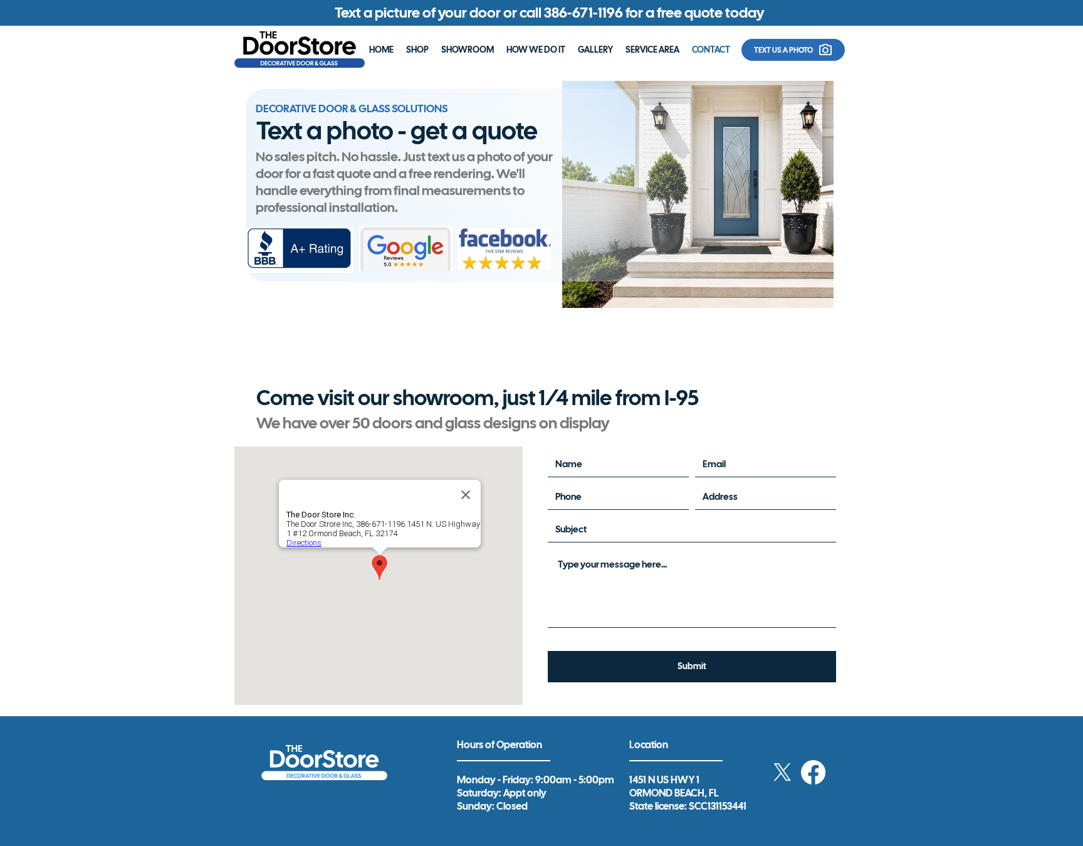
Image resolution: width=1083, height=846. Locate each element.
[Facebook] (813, 772)
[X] (782, 772)
